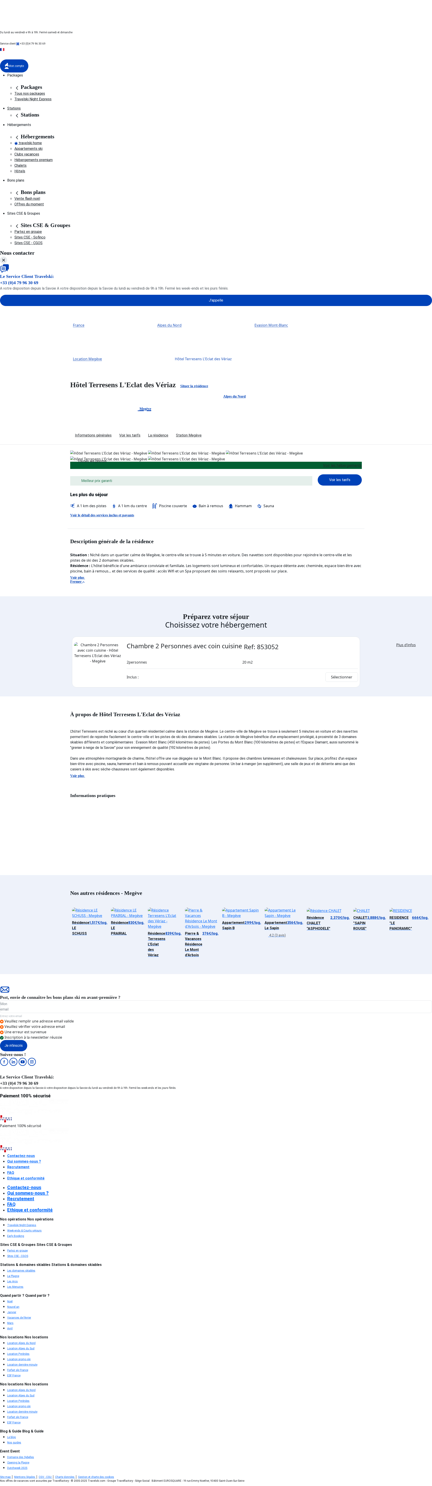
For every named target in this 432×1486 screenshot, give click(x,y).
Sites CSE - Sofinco (29, 237)
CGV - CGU (45, 1477)
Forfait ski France (17, 1370)
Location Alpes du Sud (20, 1348)
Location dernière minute (22, 1364)
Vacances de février (19, 1317)
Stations (14, 108)
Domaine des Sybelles (20, 1457)
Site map (5, 1477)
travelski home (30, 143)
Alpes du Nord (169, 325)
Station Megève (189, 435)
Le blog (11, 1437)
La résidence (158, 435)
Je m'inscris (13, 1045)
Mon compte (16, 66)
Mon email (4, 1006)
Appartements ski (28, 148)
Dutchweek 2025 (17, 1468)
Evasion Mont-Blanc (271, 325)
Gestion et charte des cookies (96, 1477)
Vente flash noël (27, 198)
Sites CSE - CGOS (28, 243)
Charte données (65, 1477)
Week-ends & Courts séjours (24, 1230)
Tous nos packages (29, 93)
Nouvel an (13, 1306)
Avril (10, 1328)
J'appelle (216, 300)
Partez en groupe (28, 232)
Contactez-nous (21, 1156)
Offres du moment (29, 204)
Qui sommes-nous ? (24, 1161)
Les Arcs (12, 1281)
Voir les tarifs (129, 435)
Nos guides (14, 1442)
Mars (10, 1323)
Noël (10, 1301)
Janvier (11, 1312)
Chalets (20, 165)
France (78, 325)
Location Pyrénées (18, 1353)
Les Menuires (15, 1286)
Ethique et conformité (26, 1178)
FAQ (10, 1173)
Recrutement (18, 1167)
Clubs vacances (26, 154)
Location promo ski (19, 1359)
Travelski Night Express (33, 99)
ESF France (13, 1375)
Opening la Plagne (18, 1462)
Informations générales (93, 435)
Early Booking (15, 1236)
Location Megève (87, 359)
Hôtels (19, 171)
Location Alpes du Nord (21, 1343)
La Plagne (13, 1276)
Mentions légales (25, 1477)
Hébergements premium (33, 160)
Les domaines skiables (21, 1270)
